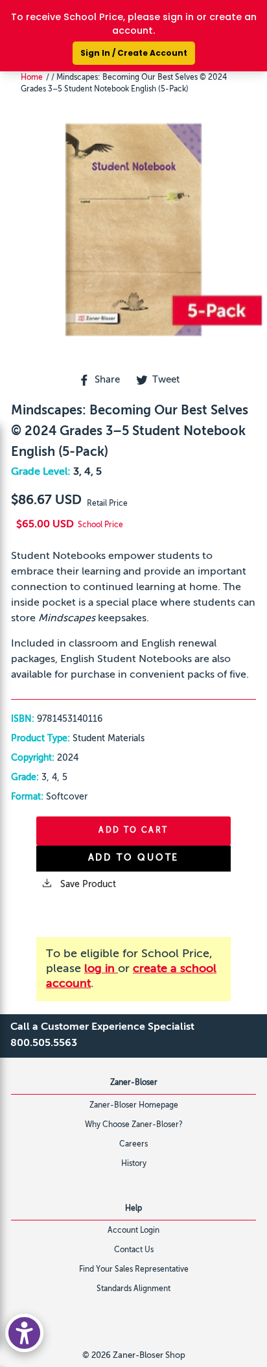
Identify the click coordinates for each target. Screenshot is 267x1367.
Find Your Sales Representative (134, 1270)
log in (101, 969)
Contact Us (134, 1250)
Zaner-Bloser (133, 1083)
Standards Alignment (133, 1289)
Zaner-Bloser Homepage (133, 1106)
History (133, 1164)
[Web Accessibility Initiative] (24, 1333)
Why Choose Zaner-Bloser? (134, 1125)
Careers (133, 1144)
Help (133, 1209)
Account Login (133, 1231)
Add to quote (134, 857)
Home (32, 78)
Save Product (87, 884)
